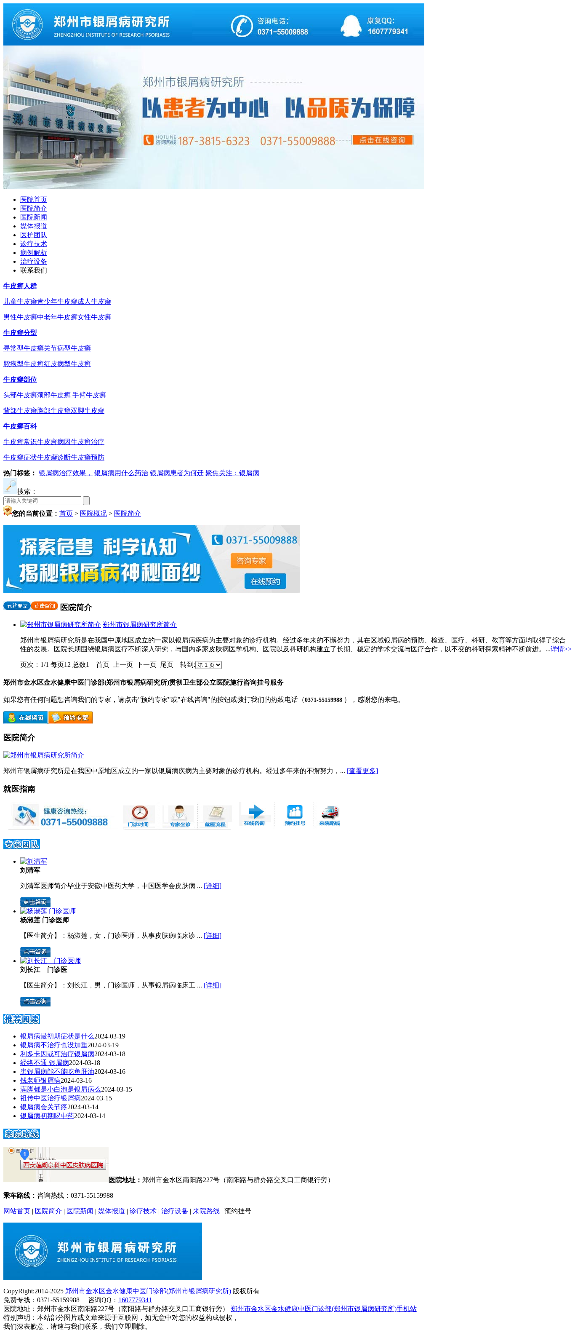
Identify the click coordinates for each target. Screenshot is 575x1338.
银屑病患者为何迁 (177, 472)
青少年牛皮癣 (57, 301)
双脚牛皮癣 (87, 410)
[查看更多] (362, 770)
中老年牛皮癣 (57, 317)
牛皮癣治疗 (87, 441)
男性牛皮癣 (20, 317)
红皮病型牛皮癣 (67, 363)
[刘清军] (33, 861)
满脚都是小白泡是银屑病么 (60, 1089)
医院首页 (33, 199)
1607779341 (135, 1299)
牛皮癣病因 (54, 441)
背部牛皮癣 (20, 410)
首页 (66, 513)
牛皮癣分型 (20, 332)
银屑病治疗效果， (66, 472)
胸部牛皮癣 (54, 410)
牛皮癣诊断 (54, 457)
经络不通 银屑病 (44, 1062)
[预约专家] (17, 607)
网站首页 (16, 1211)
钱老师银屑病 (40, 1080)
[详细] (212, 885)
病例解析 (33, 252)
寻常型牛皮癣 (23, 348)
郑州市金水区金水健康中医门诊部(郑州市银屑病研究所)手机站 (324, 1308)
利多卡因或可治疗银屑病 (57, 1053)
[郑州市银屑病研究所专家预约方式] (177, 827)
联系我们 (33, 270)
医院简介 (33, 208)
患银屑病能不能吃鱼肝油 (57, 1071)
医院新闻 (33, 217)
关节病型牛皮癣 (67, 348)
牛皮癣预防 (87, 457)
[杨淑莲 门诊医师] (48, 911)
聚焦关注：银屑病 (232, 472)
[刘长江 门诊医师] (50, 960)
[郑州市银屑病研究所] (213, 43)
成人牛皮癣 (94, 301)
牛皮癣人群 (20, 285)
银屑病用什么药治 (121, 472)
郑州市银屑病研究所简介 (140, 624)
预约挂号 (237, 1211)
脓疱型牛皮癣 (23, 363)
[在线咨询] (25, 721)
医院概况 (93, 513)
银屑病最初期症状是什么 (57, 1036)
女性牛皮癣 (94, 317)
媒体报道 (33, 226)
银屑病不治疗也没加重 (54, 1045)
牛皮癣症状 (20, 457)
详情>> (561, 649)
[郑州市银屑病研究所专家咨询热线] (60, 827)
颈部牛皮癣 (54, 395)
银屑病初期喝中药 (47, 1115)
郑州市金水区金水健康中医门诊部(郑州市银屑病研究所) (148, 1291)
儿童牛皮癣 (20, 301)
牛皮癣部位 (20, 379)
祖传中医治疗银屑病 (50, 1098)
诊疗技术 (33, 243)
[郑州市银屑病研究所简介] (60, 624)
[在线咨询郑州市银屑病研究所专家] (293, 827)
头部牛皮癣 (20, 395)
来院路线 (206, 1211)
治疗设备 (33, 261)
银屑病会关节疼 (43, 1107)
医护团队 (33, 234)
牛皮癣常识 (20, 441)
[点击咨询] (44, 607)
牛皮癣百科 (20, 426)
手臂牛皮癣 (89, 395)
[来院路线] (21, 1136)
